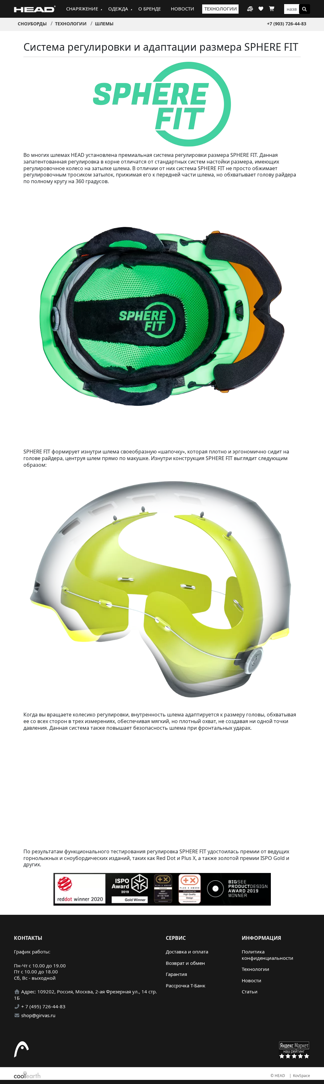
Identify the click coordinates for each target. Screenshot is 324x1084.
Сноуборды (32, 24)
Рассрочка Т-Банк (185, 985)
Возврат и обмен (185, 963)
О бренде (149, 8)
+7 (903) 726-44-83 (286, 24)
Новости (182, 8)
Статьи (250, 991)
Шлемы (104, 24)
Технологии (220, 8)
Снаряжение (82, 8)
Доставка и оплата (187, 951)
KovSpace (301, 1075)
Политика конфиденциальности (267, 954)
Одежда (118, 8)
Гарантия (176, 974)
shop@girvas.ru (38, 1015)
